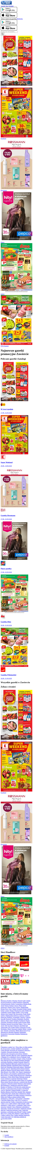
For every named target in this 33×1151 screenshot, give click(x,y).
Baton (18, 1070)
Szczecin (3, 1002)
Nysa (28, 1030)
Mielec (24, 1029)
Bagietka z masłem (12, 1062)
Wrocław (14, 1001)
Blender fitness (16, 1080)
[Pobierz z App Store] (9, 17)
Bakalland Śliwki (16, 1068)
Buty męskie (12, 1093)
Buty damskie (18, 1092)
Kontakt (11, 6)
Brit (2, 1085)
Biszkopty (20, 1078)
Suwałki (3, 1019)
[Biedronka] (16, 85)
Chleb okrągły (21, 1103)
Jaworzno (10, 1025)
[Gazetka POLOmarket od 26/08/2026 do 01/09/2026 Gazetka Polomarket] (14, 666)
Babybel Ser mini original (11, 1060)
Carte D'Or (17, 1100)
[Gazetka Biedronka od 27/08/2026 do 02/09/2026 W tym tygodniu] (14, 400)
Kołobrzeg (22, 1020)
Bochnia (11, 1032)
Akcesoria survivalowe (15, 1054)
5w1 (13, 1047)
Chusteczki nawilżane (13, 1108)
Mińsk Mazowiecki (21, 1030)
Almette (3, 1055)
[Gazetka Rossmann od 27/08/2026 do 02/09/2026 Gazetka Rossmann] (14, 507)
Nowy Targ (26, 1024)
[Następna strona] (1, 1119)
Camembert (26, 1098)
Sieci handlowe (8, 1137)
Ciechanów (12, 1030)
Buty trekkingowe (21, 1093)
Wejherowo (4, 1035)
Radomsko (23, 1032)
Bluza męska (4, 1082)
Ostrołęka (16, 1020)
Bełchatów (20, 1019)
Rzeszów (8, 1004)
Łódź (23, 1001)
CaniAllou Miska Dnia (7, 1100)
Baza (2, 1073)
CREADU (11, 1098)
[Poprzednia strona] (1, 999)
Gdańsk (28, 1001)
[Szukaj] (2, 34)
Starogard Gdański (16, 1029)
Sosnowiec (4, 1007)
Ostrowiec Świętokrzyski (20, 1025)
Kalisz (2, 1010)
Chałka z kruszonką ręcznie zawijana (21, 1102)
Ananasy (19, 1058)
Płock (20, 1005)
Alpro (18, 1055)
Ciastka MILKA (24, 1113)
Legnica (7, 1010)
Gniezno (28, 1017)
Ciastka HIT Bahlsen (13, 1113)
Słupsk (12, 1010)
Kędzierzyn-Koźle (12, 1022)
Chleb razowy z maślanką (15, 1105)
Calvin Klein (18, 1098)
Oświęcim (23, 1027)
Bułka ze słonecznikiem (14, 1097)
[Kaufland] (16, 137)
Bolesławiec (23, 1034)
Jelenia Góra (4, 1014)
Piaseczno (4, 1017)
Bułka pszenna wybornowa (23, 1095)
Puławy (21, 1024)
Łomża (20, 1022)
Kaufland (3, 138)
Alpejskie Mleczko (11, 1055)
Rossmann (4, 190)
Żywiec (28, 1027)
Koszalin (19, 1009)
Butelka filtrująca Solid (7, 1092)
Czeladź (29, 1029)
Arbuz (24, 1058)
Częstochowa (19, 1004)
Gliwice (16, 1005)
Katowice (9, 1002)
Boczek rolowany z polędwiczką (18, 1082)
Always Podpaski (21, 1057)
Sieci (7, 6)
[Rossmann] (16, 189)
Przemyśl (8, 1019)
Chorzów (22, 1017)
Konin (26, 1012)
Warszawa (4, 1001)
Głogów (27, 1015)
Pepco (2, 242)
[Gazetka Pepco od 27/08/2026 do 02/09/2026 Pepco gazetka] (14, 560)
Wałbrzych (28, 1010)
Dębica (17, 1027)
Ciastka (24, 1112)
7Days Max (18, 1047)
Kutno (13, 1027)
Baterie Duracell (11, 1070)
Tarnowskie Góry (6, 1027)
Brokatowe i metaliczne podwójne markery (15, 1085)
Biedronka (20, 19)
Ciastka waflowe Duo (7, 1115)
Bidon (17, 1077)
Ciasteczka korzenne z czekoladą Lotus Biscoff (14, 1111)
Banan (23, 1068)
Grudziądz (4, 1012)
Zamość (10, 1014)
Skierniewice (4, 1032)
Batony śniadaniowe (25, 1072)
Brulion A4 (4, 1087)
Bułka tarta (4, 1097)
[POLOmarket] (16, 344)
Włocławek (17, 1010)
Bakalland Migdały (6, 1065)
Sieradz (6, 1030)
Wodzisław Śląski (6, 1029)
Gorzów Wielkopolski (21, 1007)
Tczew (3, 1025)
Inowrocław (19, 1014)
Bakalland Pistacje (17, 1065)
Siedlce (18, 1012)
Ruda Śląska (26, 1014)
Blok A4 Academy (26, 1080)
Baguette (20, 1062)
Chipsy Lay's (4, 1103)
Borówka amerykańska (24, 1083)
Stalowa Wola (5, 1020)
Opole (24, 1005)
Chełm (11, 1020)
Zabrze (29, 1009)
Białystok (26, 1002)
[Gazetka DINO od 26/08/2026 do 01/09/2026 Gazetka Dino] (14, 613)
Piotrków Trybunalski (13, 1017)
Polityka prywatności (10, 1144)
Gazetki (3, 6)
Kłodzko (17, 1034)
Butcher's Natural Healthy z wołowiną (17, 1090)
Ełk (6, 1025)
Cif (12, 1117)
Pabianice (16, 1032)
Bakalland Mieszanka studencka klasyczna (17, 1063)
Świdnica (14, 1019)
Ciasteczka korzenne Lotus (13, 1110)
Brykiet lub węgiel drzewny (22, 1087)
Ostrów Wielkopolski (7, 1015)
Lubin (23, 1010)
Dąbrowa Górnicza (18, 1015)
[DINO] (16, 292)
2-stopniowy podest (6, 1047)
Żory (2, 1030)
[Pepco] (16, 240)
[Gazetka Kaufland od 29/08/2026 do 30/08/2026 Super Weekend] (14, 454)
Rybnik (25, 1009)
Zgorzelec (4, 1022)
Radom (11, 1005)
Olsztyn (7, 1005)
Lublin (14, 1002)
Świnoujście (4, 1034)
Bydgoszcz (19, 1002)
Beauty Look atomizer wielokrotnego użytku (17, 1073)
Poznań (20, 1001)
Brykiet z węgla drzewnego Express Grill (13, 1088)
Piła (14, 1014)
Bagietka (21, 1060)
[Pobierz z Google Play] (9, 11)
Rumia (28, 1020)
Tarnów (14, 1009)
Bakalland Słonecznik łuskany (15, 1067)
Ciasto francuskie (6, 1117)
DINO (2, 294)
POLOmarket (5, 346)
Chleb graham (13, 1103)
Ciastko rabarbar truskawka (22, 1115)
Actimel (13, 1049)
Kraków (9, 1001)
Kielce (13, 1004)
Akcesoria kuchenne (13, 1052)
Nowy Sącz (8, 1009)
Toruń (2, 1005)
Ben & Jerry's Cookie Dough (9, 1075)
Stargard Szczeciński (12, 1024)
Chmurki (9, 1107)
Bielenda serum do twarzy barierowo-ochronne (15, 1077)
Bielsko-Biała (27, 1004)
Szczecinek (11, 1034)
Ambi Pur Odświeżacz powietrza (15, 1057)
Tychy (22, 1012)
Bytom (3, 1009)
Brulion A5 (11, 1087)
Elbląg (13, 1012)
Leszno (9, 1012)
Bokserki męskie (12, 1083)
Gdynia (3, 1004)
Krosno (24, 1022)
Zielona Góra (11, 1007)
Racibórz (26, 1019)
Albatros (25, 1054)
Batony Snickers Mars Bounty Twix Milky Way (15, 1071)
